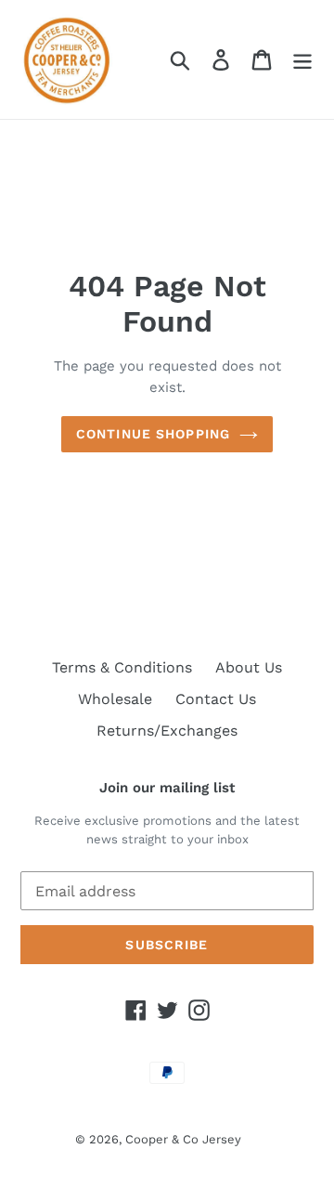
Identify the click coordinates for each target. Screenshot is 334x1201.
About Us (248, 667)
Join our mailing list (167, 787)
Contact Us (215, 699)
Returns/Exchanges (167, 730)
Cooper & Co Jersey (183, 1139)
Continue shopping (153, 433)
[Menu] (302, 60)
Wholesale (115, 699)
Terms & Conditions (122, 667)
